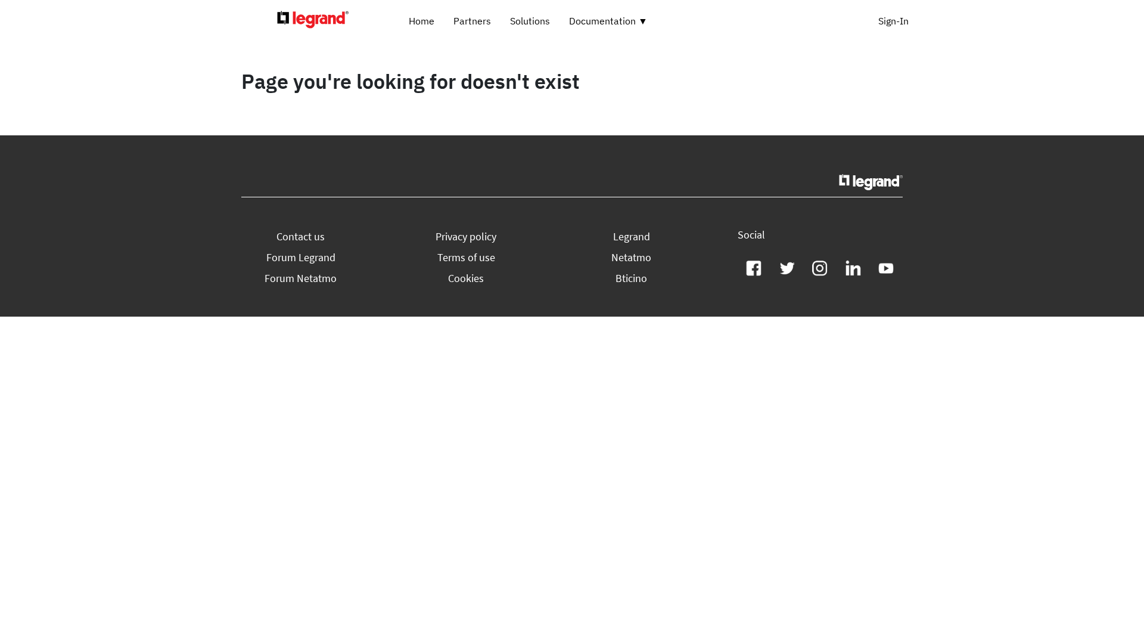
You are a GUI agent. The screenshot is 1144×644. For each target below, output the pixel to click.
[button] (300, 236)
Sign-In (893, 21)
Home (421, 21)
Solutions (530, 21)
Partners (472, 21)
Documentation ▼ (608, 21)
